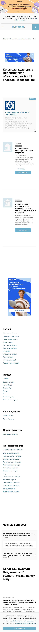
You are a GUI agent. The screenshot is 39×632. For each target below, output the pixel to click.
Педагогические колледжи (12, 474)
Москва (5, 379)
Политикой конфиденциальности (25, 623)
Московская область (10, 333)
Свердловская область (10, 339)
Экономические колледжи (11, 477)
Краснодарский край (10, 348)
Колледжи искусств (9, 480)
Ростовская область (9, 345)
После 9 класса (8, 415)
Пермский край (8, 357)
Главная (5, 39)
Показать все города (10, 400)
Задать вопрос (23, 172)
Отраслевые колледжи (10, 468)
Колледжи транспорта (10, 471)
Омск (4, 394)
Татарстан (6, 351)
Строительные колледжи (11, 485)
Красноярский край (9, 360)
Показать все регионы (11, 363)
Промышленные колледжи (11, 465)
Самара (5, 391)
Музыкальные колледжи (11, 459)
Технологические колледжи (12, 462)
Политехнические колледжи (12, 456)
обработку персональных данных (23, 621)
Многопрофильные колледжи (12, 450)
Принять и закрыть (19, 628)
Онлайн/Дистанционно (10, 434)
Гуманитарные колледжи (11, 483)
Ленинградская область (11, 336)
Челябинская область (10, 354)
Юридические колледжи (11, 491)
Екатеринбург (7, 388)
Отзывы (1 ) (21, 168)
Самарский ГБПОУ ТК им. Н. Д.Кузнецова (17, 114)
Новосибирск (7, 385)
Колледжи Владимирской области (20, 39)
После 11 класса (8, 419)
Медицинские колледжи (11, 453)
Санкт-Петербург (8, 382)
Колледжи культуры (9, 488)
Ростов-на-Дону (8, 397)
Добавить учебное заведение (25, 19)
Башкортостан (7, 342)
